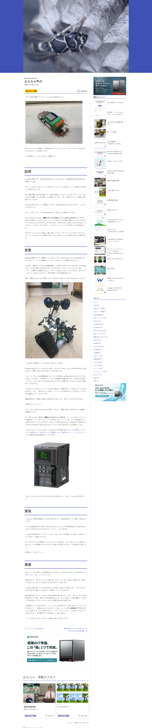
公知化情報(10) (99, 315)
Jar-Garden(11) (99, 346)
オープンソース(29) (100, 372)
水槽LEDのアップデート (33, 404)
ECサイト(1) (98, 375)
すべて (96, 302)
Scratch (79, 588)
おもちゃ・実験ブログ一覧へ (77, 723)
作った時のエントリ (41, 187)
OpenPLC (49, 588)
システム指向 (37, 605)
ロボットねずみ (78, 595)
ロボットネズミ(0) (100, 318)
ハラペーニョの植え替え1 (35, 628)
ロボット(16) (98, 356)
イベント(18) (98, 368)
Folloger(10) (98, 327)
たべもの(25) (98, 365)
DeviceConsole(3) (100, 330)
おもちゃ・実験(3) (100, 311)
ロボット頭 (41, 595)
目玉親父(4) (98, 349)
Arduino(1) (97, 321)
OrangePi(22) (98, 324)
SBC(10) (96, 378)
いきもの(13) (98, 362)
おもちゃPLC (33, 81)
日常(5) (96, 381)
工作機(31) (97, 353)
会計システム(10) (99, 334)
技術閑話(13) (98, 359)
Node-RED (29, 590)
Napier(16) (97, 340)
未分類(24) (97, 343)
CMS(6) (96, 305)
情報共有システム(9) (100, 337)
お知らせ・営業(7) (100, 308)
